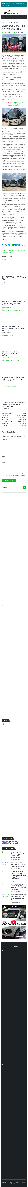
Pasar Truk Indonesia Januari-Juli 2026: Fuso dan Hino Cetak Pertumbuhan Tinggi (13, 303)
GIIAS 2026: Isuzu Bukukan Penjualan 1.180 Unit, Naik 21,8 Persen (12, 353)
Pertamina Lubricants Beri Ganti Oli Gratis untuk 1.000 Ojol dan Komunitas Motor (18, 897)
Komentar (5, 439)
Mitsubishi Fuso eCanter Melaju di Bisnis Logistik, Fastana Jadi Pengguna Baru (13, 404)
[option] (18, 4)
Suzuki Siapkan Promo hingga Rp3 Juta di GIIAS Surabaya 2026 (17, 854)
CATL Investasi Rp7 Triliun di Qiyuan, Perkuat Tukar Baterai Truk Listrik (14, 277)
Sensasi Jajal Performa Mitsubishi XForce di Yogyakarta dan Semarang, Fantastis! (14, 104)
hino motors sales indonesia (12, 250)
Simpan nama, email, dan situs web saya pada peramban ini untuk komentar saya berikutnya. (14, 475)
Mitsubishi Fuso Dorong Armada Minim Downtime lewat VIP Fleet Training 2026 (13, 379)
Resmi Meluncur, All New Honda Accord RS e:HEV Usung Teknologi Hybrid (21, 419)
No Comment (19, 32)
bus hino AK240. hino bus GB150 (13, 249)
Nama (4, 456)
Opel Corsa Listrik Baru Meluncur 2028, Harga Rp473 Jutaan (18, 864)
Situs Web (4, 468)
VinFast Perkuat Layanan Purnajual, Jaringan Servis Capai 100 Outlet (13, 328)
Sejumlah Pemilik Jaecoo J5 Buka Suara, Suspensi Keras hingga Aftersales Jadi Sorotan (18, 875)
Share (23, 245)
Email (4, 462)
